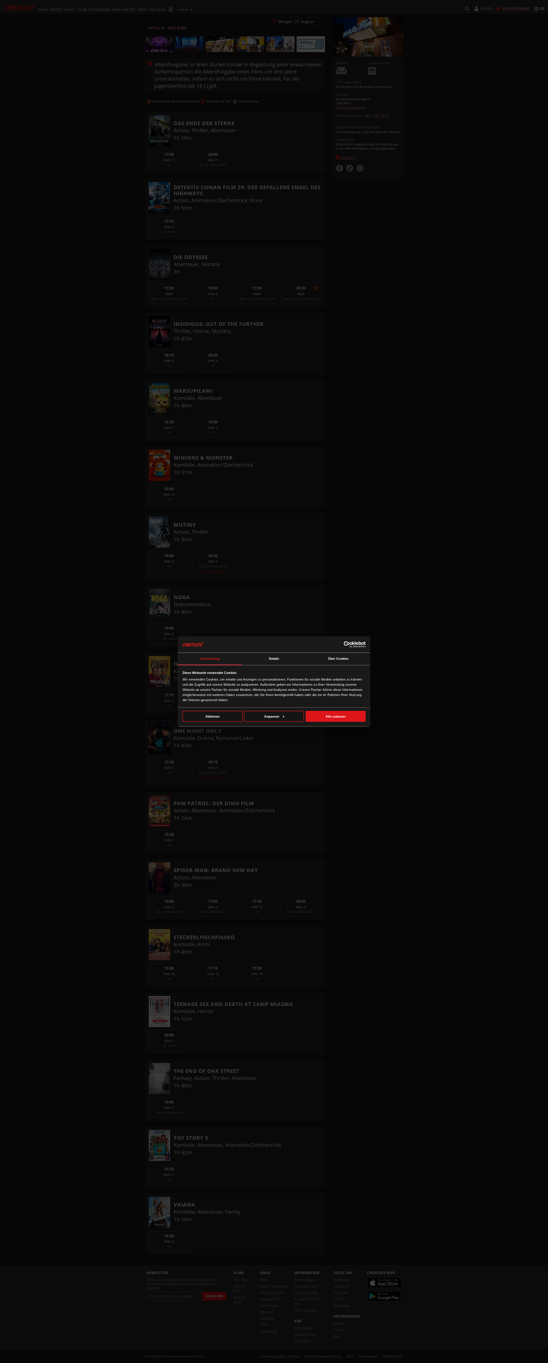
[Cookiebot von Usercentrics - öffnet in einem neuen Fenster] (347, 644)
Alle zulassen (335, 716)
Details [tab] (274, 658)
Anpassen (271, 716)
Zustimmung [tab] (209, 658)
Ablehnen (212, 716)
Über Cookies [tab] (338, 658)
